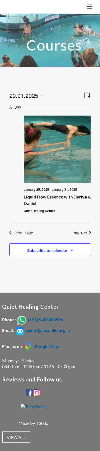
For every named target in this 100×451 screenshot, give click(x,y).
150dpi (42, 423)
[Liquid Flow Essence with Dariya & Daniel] (57, 149)
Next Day (80, 233)
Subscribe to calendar (47, 250)
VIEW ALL (16, 437)
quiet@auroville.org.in (48, 330)
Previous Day (23, 233)
